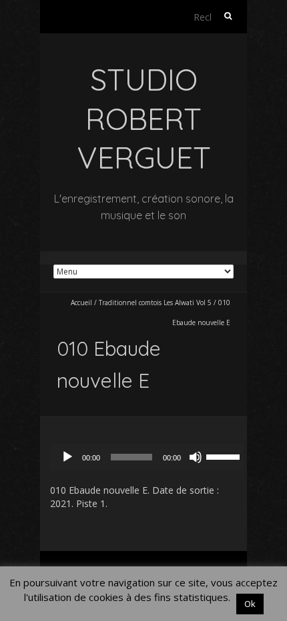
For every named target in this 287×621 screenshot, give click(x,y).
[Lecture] (67, 457)
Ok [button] (250, 604)
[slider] (225, 456)
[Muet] (195, 457)
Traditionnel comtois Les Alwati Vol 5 (155, 302)
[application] (150, 457)
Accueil (81, 302)
